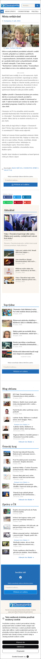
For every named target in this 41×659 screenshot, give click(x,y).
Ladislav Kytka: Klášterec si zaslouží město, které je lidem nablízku (24, 428)
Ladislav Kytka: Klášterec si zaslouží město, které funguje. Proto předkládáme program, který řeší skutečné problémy (25, 419)
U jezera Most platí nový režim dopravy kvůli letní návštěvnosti (24, 476)
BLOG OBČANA (17, 168)
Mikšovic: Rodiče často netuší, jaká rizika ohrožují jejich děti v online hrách (25, 403)
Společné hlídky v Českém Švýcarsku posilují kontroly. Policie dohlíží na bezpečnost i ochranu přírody (25, 469)
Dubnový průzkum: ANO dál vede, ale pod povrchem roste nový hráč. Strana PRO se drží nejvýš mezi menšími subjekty (25, 526)
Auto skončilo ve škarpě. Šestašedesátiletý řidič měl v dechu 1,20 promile (25, 260)
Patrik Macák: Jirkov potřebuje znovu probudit (25, 411)
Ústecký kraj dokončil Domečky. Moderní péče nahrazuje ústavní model (24, 453)
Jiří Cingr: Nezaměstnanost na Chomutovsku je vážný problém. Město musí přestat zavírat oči (24, 395)
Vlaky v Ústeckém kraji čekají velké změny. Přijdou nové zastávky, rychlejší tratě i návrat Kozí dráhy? (20, 236)
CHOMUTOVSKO (23, 11)
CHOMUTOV (27, 168)
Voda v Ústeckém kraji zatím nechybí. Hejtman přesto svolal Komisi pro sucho (26, 279)
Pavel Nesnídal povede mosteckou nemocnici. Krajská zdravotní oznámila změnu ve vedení (24, 461)
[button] (2, 11)
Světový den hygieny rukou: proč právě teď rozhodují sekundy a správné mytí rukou (24, 519)
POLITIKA (35, 11)
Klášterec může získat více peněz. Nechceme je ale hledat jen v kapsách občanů (26, 270)
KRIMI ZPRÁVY (10, 11)
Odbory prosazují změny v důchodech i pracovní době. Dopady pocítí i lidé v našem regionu (25, 534)
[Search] (37, 5)
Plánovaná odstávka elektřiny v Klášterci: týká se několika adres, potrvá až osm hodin (25, 321)
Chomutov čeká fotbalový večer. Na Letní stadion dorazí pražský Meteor (25, 310)
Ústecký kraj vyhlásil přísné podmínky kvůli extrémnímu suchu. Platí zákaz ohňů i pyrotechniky (23, 494)
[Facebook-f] (20, 577)
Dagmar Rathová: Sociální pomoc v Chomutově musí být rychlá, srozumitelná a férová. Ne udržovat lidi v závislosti (26, 436)
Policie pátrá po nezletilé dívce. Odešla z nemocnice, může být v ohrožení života (25, 332)
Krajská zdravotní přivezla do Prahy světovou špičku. (25, 511)
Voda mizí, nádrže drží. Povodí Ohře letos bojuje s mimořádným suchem (26, 251)
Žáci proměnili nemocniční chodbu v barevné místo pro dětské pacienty (26, 485)
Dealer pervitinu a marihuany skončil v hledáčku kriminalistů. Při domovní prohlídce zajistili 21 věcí (25, 343)
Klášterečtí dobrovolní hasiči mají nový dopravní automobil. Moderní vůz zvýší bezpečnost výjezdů (25, 353)
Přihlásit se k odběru (20, 371)
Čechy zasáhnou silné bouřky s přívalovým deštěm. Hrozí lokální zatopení (25, 551)
